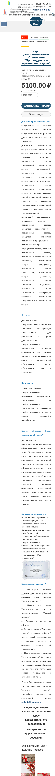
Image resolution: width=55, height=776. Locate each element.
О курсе (25, 37)
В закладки (36, 114)
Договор (25, 45)
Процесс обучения (28, 41)
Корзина (31, 15)
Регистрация (37, 20)
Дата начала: (29, 90)
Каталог (22, 15)
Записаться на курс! (37, 105)
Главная (13, 15)
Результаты (44, 37)
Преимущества (42, 41)
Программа (34, 37)
